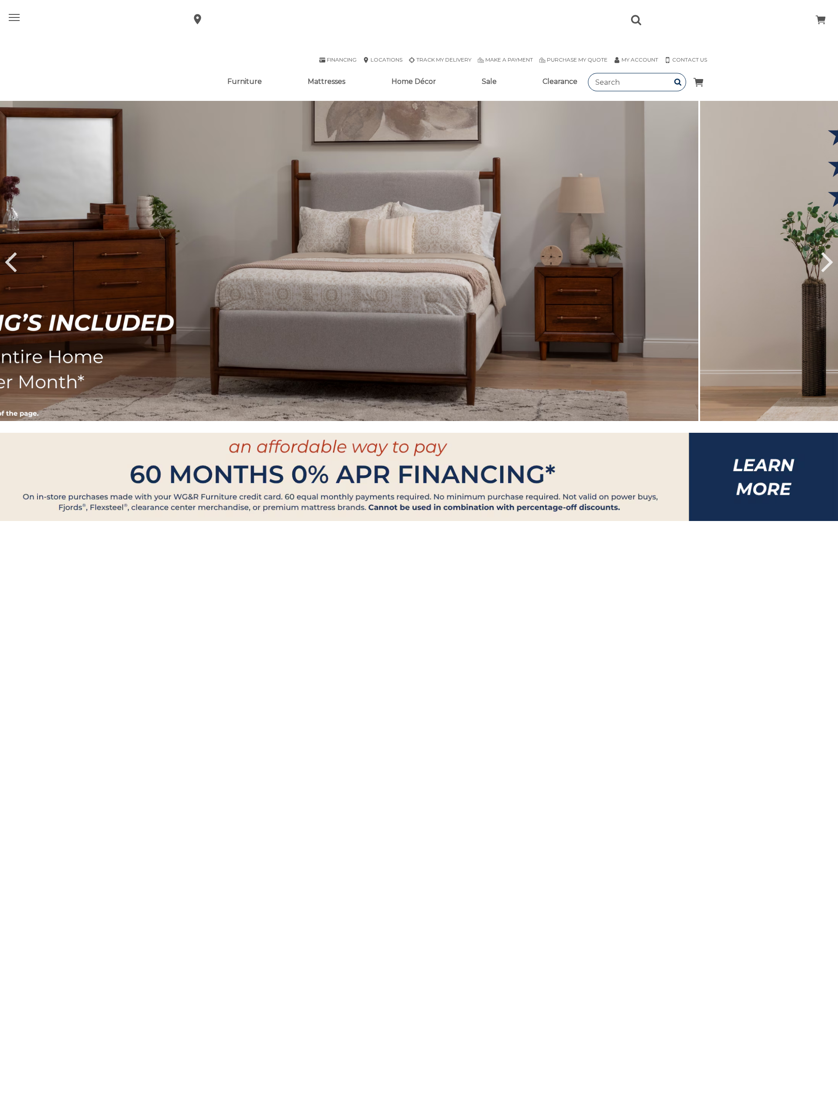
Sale (489, 81)
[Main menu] (15, 19)
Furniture (244, 81)
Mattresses (326, 81)
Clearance (560, 81)
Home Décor (414, 81)
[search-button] (678, 82)
